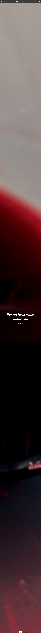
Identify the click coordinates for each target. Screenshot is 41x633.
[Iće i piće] (20, 1)
